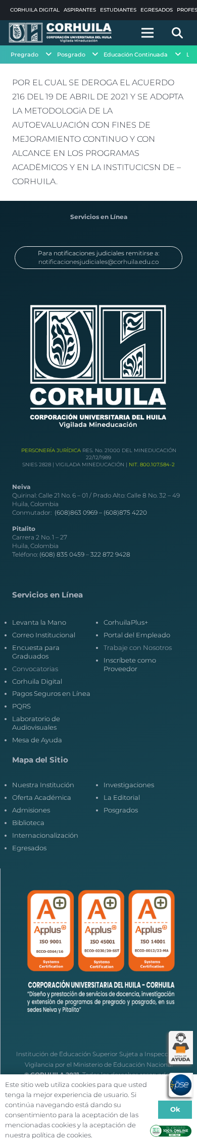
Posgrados (121, 810)
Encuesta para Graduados (36, 651)
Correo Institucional (43, 635)
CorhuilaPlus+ (126, 622)
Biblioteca (28, 823)
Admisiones (31, 810)
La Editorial (122, 797)
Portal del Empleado (137, 635)
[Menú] (147, 32)
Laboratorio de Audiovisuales (36, 723)
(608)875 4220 (125, 512)
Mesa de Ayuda (37, 740)
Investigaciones (129, 785)
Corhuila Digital (37, 681)
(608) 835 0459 (61, 554)
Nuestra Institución (43, 785)
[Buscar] (177, 32)
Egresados (29, 848)
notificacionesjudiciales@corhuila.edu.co (98, 261)
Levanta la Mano (39, 622)
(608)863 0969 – (79, 512)
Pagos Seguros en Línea (51, 693)
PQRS (21, 706)
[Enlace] (60, 32)
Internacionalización (45, 835)
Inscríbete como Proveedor (130, 664)
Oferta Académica (41, 797)
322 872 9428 (110, 554)
